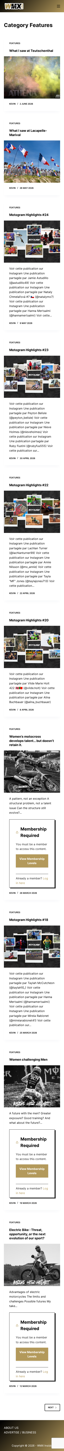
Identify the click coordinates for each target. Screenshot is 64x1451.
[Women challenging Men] (32, 1086)
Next (51, 1407)
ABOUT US (11, 1428)
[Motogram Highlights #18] (32, 947)
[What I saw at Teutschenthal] (32, 77)
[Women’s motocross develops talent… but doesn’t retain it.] (32, 771)
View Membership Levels (32, 861)
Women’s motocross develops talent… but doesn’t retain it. (31, 741)
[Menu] (58, 6)
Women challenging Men (28, 1059)
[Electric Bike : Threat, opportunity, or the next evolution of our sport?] (32, 1265)
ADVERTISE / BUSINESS (20, 1432)
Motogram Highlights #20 (29, 620)
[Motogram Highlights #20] (32, 647)
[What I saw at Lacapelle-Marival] (32, 161)
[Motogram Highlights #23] (32, 377)
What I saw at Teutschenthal (31, 51)
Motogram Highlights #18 (28, 920)
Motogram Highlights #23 (29, 350)
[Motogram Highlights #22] (32, 512)
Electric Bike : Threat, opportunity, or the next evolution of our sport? (27, 1234)
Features (14, 43)
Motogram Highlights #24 (29, 215)
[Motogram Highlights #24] (32, 242)
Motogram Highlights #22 (28, 485)
